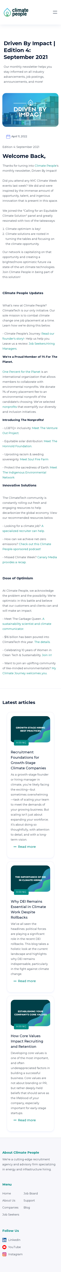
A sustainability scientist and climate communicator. (27, 624)
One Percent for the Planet (21, 372)
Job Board (31, 1193)
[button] (55, 12)
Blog (27, 1207)
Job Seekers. (37, 343)
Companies (10, 1207)
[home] (16, 12)
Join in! (47, 655)
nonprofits (10, 407)
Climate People (45, 165)
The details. (42, 642)
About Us (8, 1200)
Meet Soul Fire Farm (34, 459)
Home (6, 1193)
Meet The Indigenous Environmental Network (30, 472)
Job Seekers (10, 1214)
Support (29, 1200)
